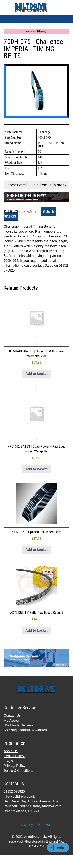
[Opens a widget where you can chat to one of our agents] (58, 848)
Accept (12, 848)
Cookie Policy (14, 756)
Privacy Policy (15, 766)
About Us (11, 751)
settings (52, 840)
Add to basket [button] (36, 374)
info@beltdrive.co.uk (19, 796)
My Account (12, 720)
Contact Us (12, 716)
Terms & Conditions (18, 771)
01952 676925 (14, 791)
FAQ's (8, 761)
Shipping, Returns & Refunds (25, 730)
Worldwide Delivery (18, 725)
